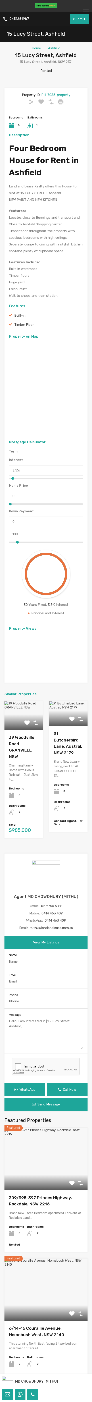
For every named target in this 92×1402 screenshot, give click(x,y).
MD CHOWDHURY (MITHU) (36, 1381)
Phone (13, 995)
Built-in (19, 316)
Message (15, 1014)
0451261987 (19, 19)
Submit (79, 19)
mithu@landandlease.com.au (51, 928)
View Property (46, 1178)
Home (36, 48)
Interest (16, 460)
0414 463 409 (52, 913)
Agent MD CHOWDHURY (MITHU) (46, 896)
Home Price (18, 486)
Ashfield (54, 48)
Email (12, 975)
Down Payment (21, 511)
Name (13, 955)
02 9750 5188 (51, 906)
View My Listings (46, 942)
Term (13, 451)
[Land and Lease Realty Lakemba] (46, 6)
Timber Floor (24, 325)
